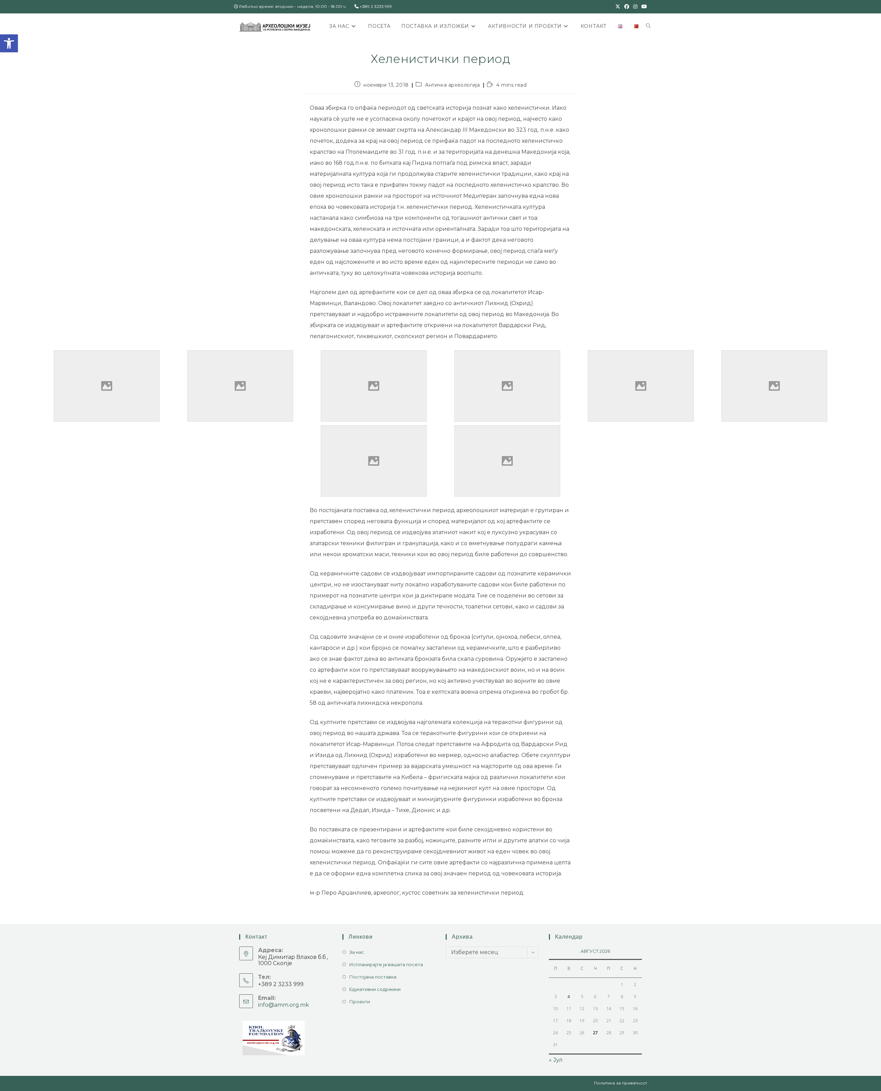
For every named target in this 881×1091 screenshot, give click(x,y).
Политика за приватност (620, 1082)
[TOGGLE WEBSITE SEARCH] (648, 26)
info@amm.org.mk (283, 1005)
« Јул (556, 1060)
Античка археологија (452, 85)
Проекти (359, 1001)
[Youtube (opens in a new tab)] (643, 6)
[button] (9, 43)
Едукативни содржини (375, 989)
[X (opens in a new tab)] (617, 6)
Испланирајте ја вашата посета (386, 964)
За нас (356, 952)
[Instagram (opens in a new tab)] (635, 6)
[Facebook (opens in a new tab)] (626, 6)
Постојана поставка (372, 977)
